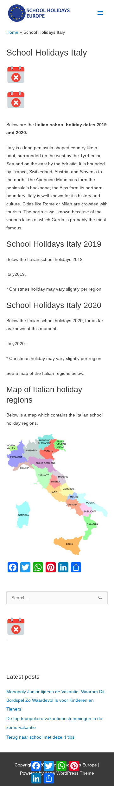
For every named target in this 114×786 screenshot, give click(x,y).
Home (12, 32)
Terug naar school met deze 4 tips (40, 737)
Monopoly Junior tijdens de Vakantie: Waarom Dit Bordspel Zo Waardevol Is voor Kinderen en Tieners (55, 700)
